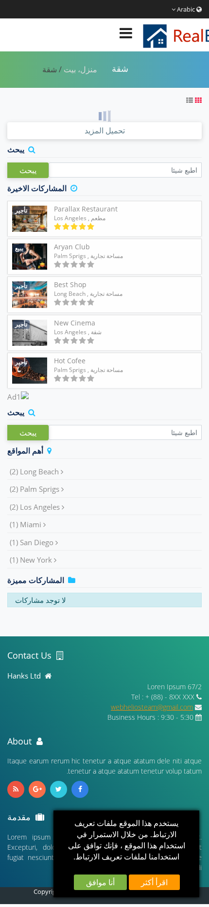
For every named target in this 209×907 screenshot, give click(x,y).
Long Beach (34, 471)
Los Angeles (35, 507)
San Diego (31, 542)
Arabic (185, 9)
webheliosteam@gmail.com (152, 707)
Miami (25, 524)
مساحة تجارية (106, 256)
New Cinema (74, 322)
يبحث (27, 170)
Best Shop (70, 284)
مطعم (98, 218)
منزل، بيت (80, 69)
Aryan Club (72, 246)
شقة (96, 332)
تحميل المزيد (105, 130)
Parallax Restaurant (86, 208)
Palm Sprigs (34, 489)
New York (31, 560)
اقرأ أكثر (154, 882)
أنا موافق (100, 882)
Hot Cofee (70, 360)
